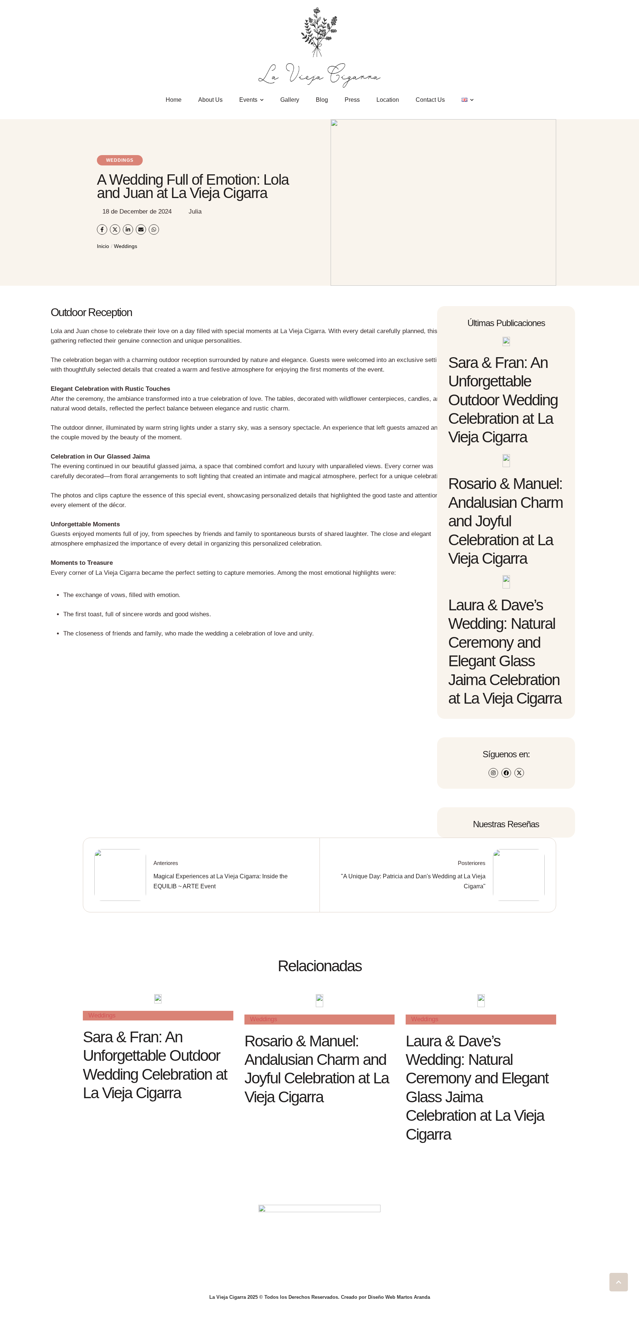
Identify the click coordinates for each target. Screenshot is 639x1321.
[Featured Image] (506, 341)
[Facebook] (506, 773)
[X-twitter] (519, 773)
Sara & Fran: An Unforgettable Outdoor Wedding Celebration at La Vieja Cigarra (503, 400)
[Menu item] (467, 100)
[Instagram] (493, 773)
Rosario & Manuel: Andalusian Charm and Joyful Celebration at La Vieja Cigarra (505, 521)
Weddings (125, 246)
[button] (618, 1282)
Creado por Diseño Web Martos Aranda (385, 1297)
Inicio (103, 246)
